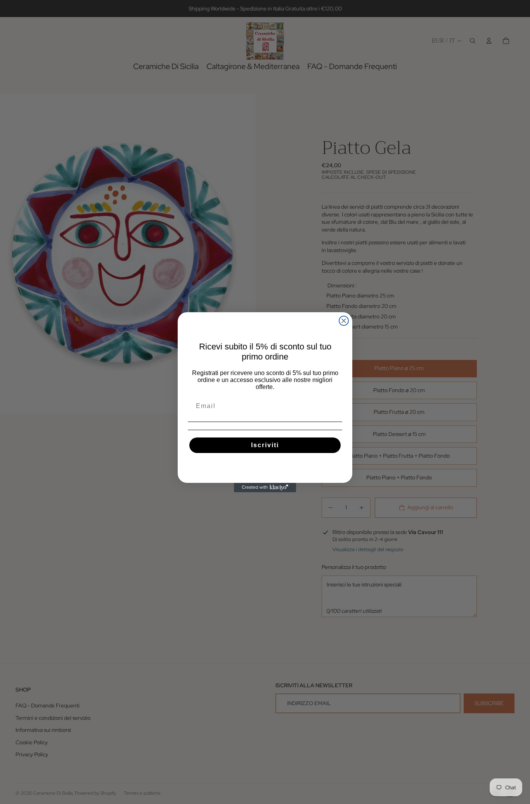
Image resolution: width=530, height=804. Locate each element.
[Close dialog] (343, 320)
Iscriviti (265, 445)
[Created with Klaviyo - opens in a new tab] (265, 487)
